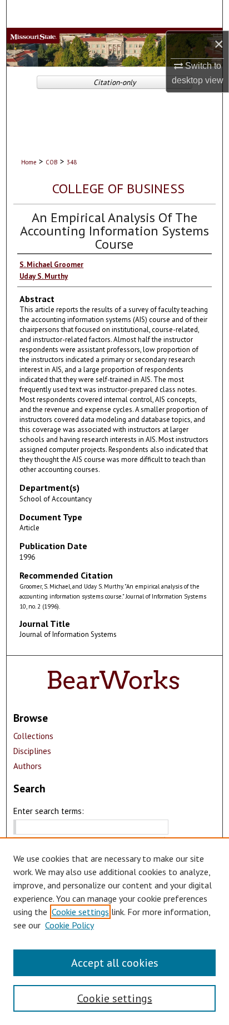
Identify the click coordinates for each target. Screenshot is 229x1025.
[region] (114, 931)
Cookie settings (80, 911)
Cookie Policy (69, 925)
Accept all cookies (114, 963)
